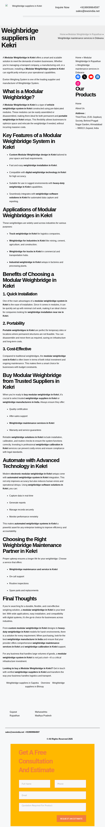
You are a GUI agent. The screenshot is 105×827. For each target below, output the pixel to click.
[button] (61, 16)
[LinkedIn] (97, 76)
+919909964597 (32, 732)
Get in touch (59, 668)
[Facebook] (77, 76)
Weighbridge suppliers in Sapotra (22, 683)
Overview (45, 683)
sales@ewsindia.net (14, 732)
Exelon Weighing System (15, 79)
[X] (84, 76)
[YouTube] (91, 76)
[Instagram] (77, 83)
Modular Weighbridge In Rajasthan (85, 34)
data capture (48, 197)
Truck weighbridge (19, 234)
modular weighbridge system (50, 301)
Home (63, 34)
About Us (79, 108)
